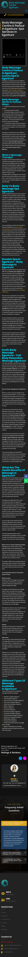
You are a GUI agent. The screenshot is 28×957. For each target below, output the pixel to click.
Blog (3, 926)
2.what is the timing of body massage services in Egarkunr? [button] (12, 853)
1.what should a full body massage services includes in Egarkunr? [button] (13, 823)
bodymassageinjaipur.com (11, 948)
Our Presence (6, 919)
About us (5, 916)
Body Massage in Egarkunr (16, 90)
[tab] (14, 823)
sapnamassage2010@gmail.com (12, 945)
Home (4, 912)
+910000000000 (15, 15)
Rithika (16, 781)
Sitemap (4, 929)
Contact (4, 922)
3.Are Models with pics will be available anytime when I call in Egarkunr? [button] (12, 860)
